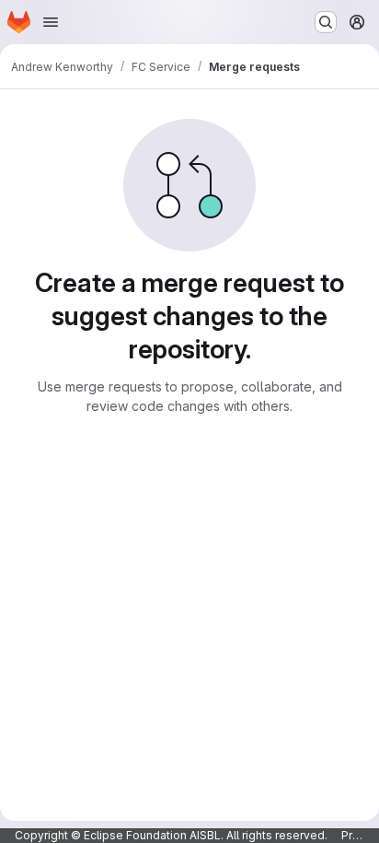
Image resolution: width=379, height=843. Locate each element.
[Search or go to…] (326, 22)
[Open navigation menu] (50, 22)
